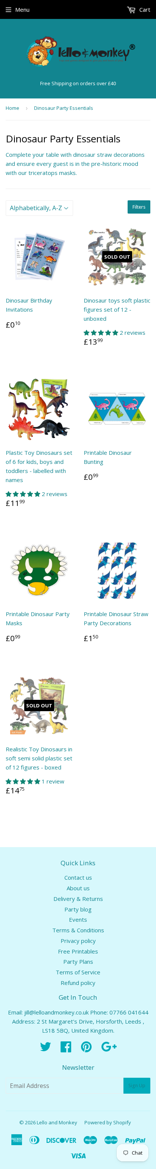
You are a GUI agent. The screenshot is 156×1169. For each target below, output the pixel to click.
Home (12, 108)
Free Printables (78, 951)
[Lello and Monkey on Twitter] (45, 1049)
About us (78, 888)
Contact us (78, 877)
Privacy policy (78, 940)
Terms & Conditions (78, 930)
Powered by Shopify (107, 1122)
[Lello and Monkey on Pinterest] (86, 1049)
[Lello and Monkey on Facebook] (66, 1049)
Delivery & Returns (78, 898)
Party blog (78, 909)
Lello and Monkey (57, 1122)
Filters (139, 207)
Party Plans (78, 961)
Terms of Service (78, 972)
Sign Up (136, 1085)
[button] (102, 332)
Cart (144, 9)
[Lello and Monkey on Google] (109, 1049)
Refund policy (78, 982)
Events (78, 919)
